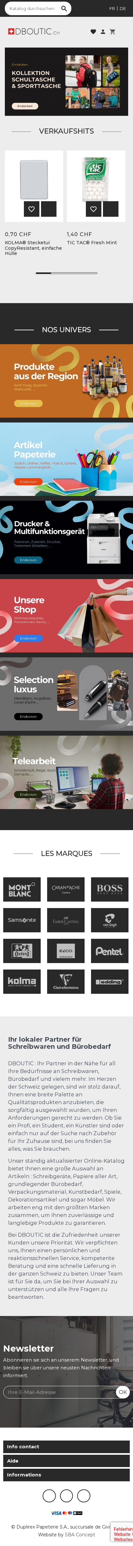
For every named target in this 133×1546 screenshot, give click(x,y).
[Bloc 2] (66, 81)
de (123, 8)
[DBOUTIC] (34, 31)
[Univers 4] (66, 380)
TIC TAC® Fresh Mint (92, 243)
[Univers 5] (66, 459)
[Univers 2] (66, 772)
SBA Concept (80, 1535)
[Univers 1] (66, 693)
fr (112, 8)
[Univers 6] (66, 537)
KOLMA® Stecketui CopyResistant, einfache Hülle (33, 248)
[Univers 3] (66, 615)
